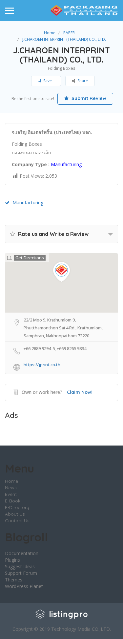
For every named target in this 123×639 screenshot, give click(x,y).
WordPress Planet (24, 586)
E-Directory (17, 507)
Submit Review (88, 98)
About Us (15, 514)
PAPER (69, 33)
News (11, 488)
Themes (13, 579)
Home (49, 33)
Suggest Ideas (20, 566)
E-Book (12, 501)
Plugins (12, 560)
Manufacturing (27, 202)
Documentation (21, 553)
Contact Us (17, 521)
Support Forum (21, 573)
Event (11, 494)
